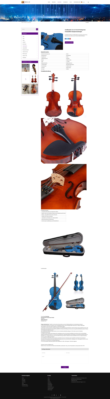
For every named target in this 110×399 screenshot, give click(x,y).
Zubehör (24, 42)
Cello (23, 36)
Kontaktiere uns (77, 2)
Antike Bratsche (25, 51)
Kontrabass (24, 44)
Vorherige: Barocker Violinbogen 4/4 (47, 344)
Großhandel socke (74, 380)
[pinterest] (54, 395)
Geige (23, 40)
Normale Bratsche (26, 49)
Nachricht (65, 2)
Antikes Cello (25, 55)
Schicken (64, 367)
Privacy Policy (64, 397)
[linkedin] (56, 395)
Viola (23, 38)
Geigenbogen (29, 22)
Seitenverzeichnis (25, 385)
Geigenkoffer (25, 47)
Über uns (53, 2)
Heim (49, 2)
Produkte (59, 2)
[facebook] (50, 395)
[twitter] (52, 395)
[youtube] (60, 395)
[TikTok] (58, 395)
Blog (71, 2)
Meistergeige (25, 53)
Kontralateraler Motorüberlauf (76, 379)
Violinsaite (24, 57)
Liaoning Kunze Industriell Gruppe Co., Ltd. (78, 381)
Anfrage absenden (69, 42)
